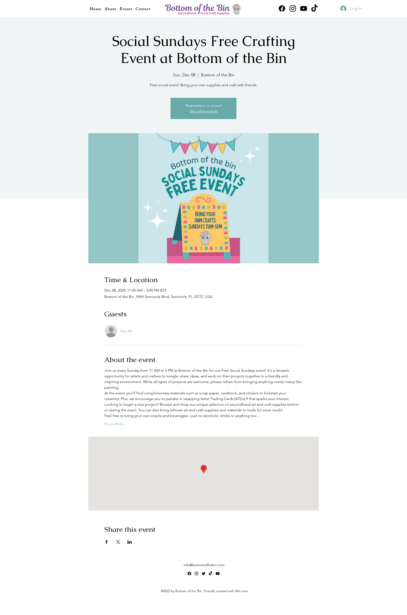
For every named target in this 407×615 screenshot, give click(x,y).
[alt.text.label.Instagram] (293, 8)
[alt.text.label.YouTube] (303, 8)
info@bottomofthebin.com (204, 565)
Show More (113, 424)
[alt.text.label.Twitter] (203, 573)
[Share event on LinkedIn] (129, 542)
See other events (204, 111)
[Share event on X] (118, 542)
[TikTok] (314, 8)
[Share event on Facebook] (106, 542)
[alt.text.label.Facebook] (282, 8)
